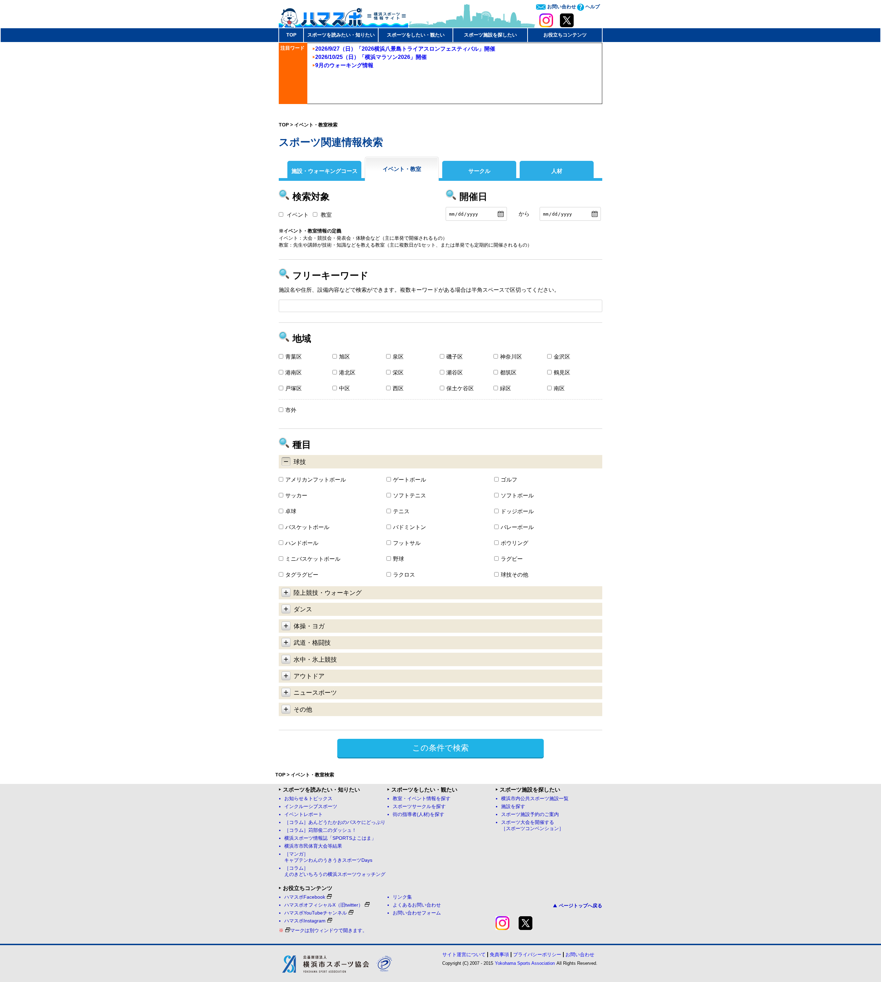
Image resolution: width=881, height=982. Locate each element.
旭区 (344, 357)
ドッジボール (517, 511)
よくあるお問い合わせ (417, 905)
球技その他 (514, 575)
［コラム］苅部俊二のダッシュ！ (320, 830)
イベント (298, 215)
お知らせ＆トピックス (308, 798)
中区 (344, 388)
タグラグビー (301, 575)
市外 (290, 410)
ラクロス (404, 575)
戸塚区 (293, 388)
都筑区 (508, 372)
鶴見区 (562, 372)
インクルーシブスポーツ (310, 806)
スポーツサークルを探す (419, 806)
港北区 (347, 372)
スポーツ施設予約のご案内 (530, 814)
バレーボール (517, 527)
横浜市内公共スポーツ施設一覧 (535, 798)
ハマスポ (343, 15)
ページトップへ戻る (580, 905)
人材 (556, 171)
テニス (401, 511)
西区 (398, 388)
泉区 (398, 357)
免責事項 (499, 954)
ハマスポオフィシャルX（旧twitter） (323, 905)
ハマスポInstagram (305, 920)
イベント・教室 (402, 169)
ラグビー (512, 559)
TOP (291, 35)
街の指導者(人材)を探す (418, 814)
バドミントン (409, 527)
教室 (326, 215)
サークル (479, 171)
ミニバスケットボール (312, 559)
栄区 (398, 372)
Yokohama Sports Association (525, 963)
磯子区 (454, 357)
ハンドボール (301, 543)
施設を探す (513, 806)
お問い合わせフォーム (417, 913)
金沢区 (562, 357)
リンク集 (402, 897)
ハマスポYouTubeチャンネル (315, 913)
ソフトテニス (409, 495)
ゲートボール (409, 480)
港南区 (293, 372)
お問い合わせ (561, 6)
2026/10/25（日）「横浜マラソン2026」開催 (371, 57)
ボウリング (514, 543)
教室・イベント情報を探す (421, 798)
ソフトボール (517, 495)
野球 (398, 559)
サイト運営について (464, 954)
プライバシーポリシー (537, 954)
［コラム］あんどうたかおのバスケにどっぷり (334, 822)
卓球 (290, 511)
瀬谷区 (454, 372)
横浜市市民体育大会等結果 (313, 846)
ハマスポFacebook (304, 897)
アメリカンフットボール (315, 480)
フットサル (407, 543)
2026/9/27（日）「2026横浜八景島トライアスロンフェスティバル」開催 (405, 49)
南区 (559, 388)
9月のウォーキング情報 (344, 65)
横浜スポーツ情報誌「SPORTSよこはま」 (330, 838)
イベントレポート (303, 814)
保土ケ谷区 (460, 388)
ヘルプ (592, 6)
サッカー (296, 495)
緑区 (505, 388)
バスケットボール (307, 527)
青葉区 (293, 357)
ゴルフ (509, 480)
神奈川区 (511, 357)
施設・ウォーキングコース (324, 171)
